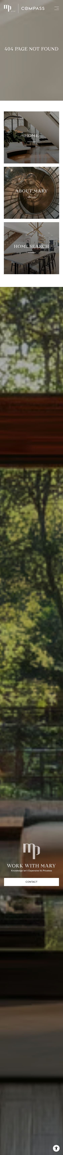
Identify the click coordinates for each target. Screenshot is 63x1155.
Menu (56, 8)
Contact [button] (31, 881)
